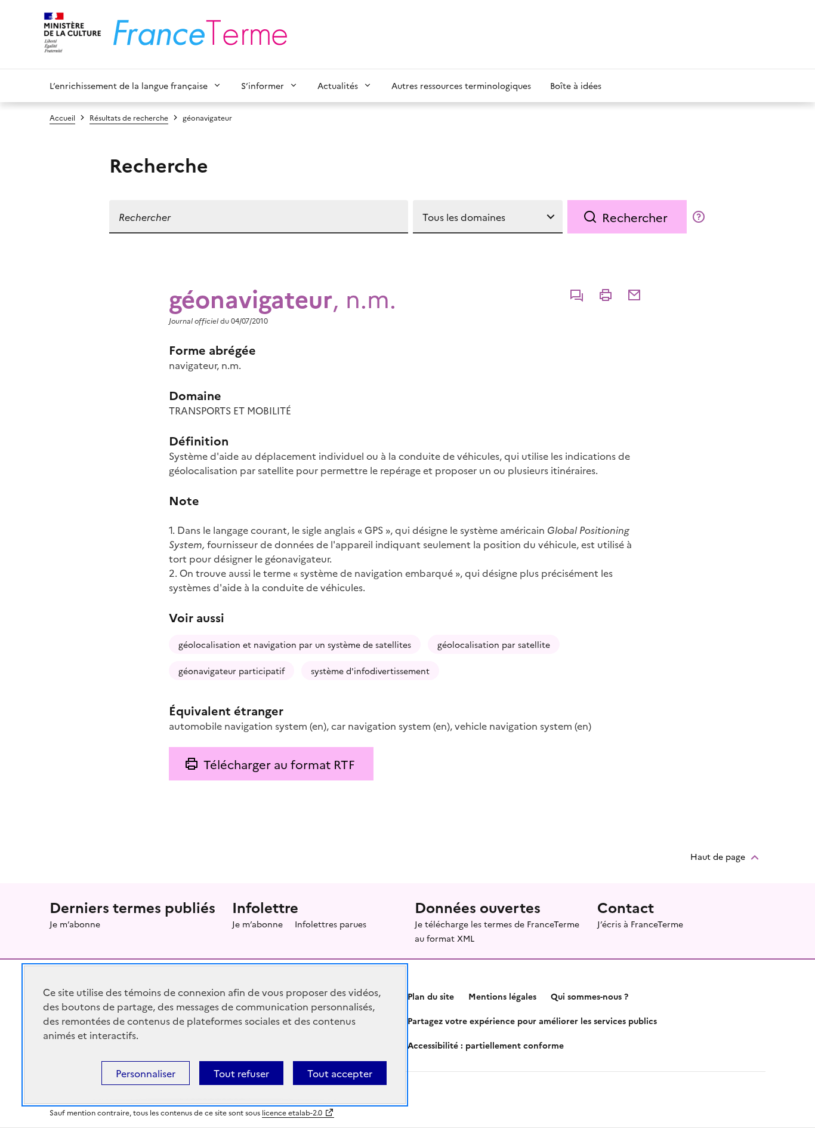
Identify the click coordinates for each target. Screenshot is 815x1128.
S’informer (262, 85)
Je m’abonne (75, 924)
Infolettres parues (330, 924)
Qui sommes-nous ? (589, 996)
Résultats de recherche (128, 117)
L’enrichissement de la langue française (129, 85)
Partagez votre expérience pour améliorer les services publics (532, 1020)
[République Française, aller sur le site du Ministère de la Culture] (70, 34)
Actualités (337, 85)
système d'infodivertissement (370, 671)
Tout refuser (241, 1073)
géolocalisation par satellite (493, 644)
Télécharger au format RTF (278, 763)
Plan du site (430, 996)
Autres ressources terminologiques (461, 85)
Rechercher (635, 216)
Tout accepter (339, 1073)
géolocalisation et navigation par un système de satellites (294, 644)
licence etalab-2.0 (292, 1112)
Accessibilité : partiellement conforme (485, 1045)
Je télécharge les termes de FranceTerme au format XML (497, 931)
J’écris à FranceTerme (640, 924)
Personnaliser (145, 1073)
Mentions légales (502, 996)
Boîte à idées (575, 85)
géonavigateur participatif (231, 671)
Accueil (62, 117)
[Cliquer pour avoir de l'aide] (698, 217)
